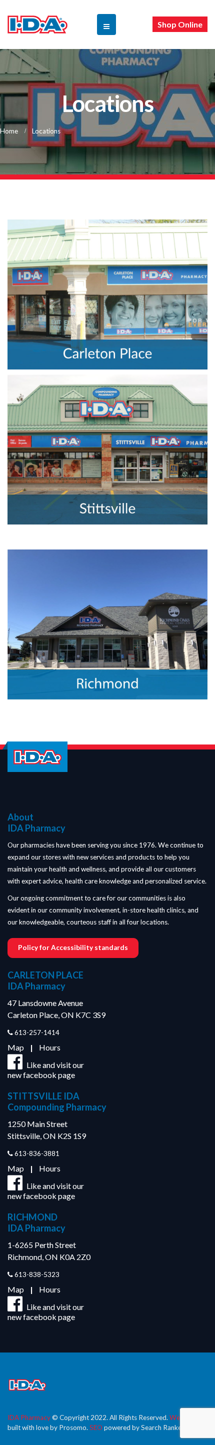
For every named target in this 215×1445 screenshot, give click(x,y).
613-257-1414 (36, 1032)
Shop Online (180, 24)
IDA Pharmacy (29, 1418)
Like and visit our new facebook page (46, 1070)
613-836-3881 (36, 1154)
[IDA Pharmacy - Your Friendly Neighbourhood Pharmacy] (38, 25)
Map (16, 1047)
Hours (49, 1047)
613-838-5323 (36, 1274)
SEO (96, 1428)
